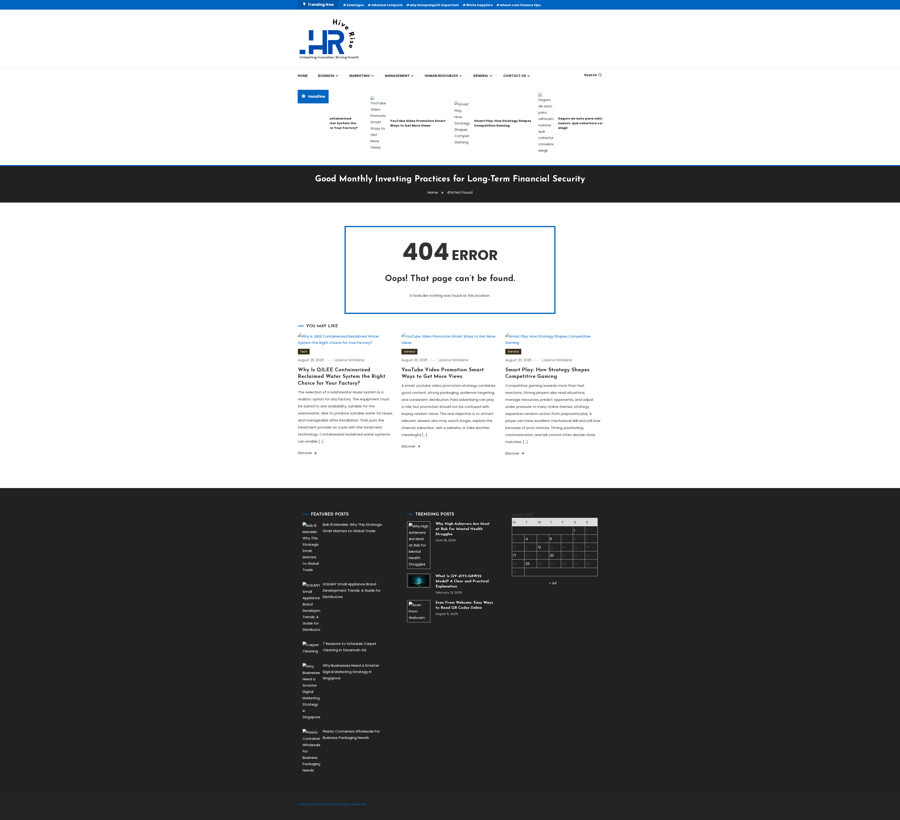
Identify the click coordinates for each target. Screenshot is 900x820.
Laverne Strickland (349, 360)
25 (527, 563)
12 (539, 547)
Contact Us (514, 75)
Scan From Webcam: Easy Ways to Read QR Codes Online (464, 605)
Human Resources (441, 75)
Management (397, 75)
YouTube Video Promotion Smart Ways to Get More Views (402, 123)
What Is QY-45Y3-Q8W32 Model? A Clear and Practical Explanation (462, 581)
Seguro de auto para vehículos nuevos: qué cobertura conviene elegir (569, 123)
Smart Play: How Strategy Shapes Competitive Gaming (486, 123)
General (480, 75)
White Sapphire (479, 5)
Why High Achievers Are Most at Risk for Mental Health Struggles (462, 529)
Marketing (359, 75)
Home (303, 75)
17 (514, 555)
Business (326, 75)
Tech (303, 352)
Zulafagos (355, 5)
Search (590, 75)
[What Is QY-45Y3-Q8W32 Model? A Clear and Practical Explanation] (418, 581)
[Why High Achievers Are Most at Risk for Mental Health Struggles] (418, 545)
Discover (305, 453)
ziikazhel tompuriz (387, 5)
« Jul (552, 582)
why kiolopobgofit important (434, 5)
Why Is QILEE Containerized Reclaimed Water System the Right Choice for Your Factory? (341, 376)
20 (552, 555)
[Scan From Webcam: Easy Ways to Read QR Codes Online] (418, 611)
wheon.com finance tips (520, 5)
